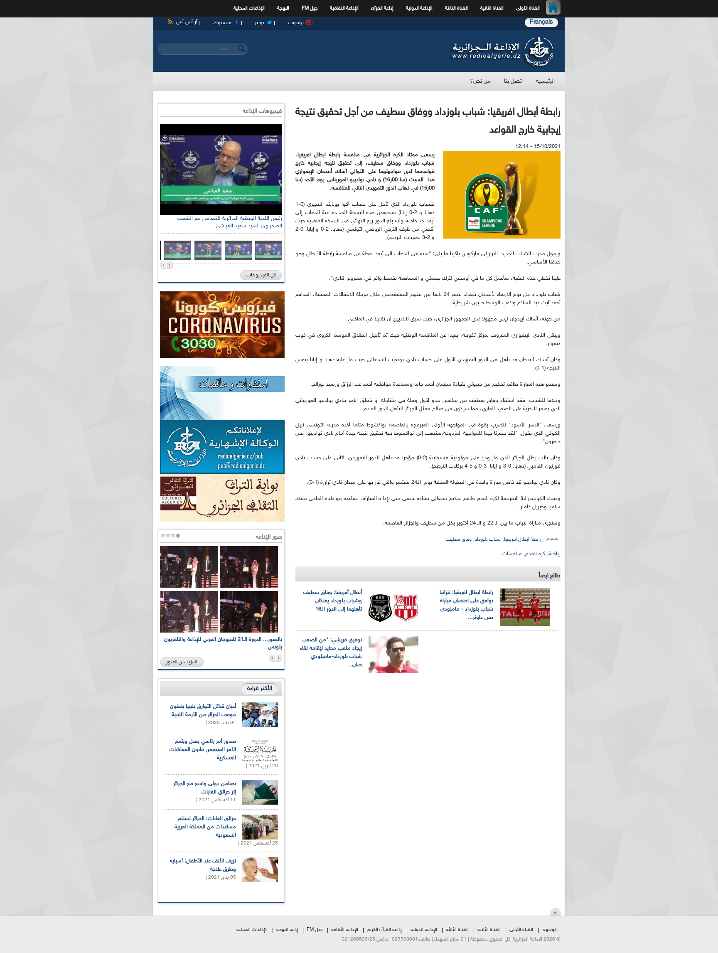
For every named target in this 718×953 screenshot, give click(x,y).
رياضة (554, 554)
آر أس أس (186, 22)
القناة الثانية (492, 8)
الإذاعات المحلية (249, 8)
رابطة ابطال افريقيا (522, 539)
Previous (163, 265)
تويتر (259, 23)
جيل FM (309, 8)
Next (170, 265)
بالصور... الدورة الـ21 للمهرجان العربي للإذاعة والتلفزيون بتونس (223, 643)
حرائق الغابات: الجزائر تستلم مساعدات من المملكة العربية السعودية (205, 827)
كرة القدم (535, 554)
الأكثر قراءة (259, 688)
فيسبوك (222, 23)
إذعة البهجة (287, 930)
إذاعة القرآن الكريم (384, 930)
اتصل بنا (513, 81)
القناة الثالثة (456, 8)
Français (541, 22)
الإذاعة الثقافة (344, 930)
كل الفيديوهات (261, 275)
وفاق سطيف (459, 539)
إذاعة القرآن (382, 8)
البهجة (283, 8)
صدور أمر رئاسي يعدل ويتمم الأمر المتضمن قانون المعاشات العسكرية (203, 749)
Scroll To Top (556, 912)
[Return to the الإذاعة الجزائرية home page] (501, 38)
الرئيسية (555, 8)
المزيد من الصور (181, 662)
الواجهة (550, 930)
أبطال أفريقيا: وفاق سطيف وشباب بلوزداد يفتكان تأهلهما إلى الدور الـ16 (332, 601)
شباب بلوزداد (488, 539)
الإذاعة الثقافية (344, 8)
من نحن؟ (480, 81)
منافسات (512, 554)
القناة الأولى (528, 8)
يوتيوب (296, 23)
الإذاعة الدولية (419, 8)
